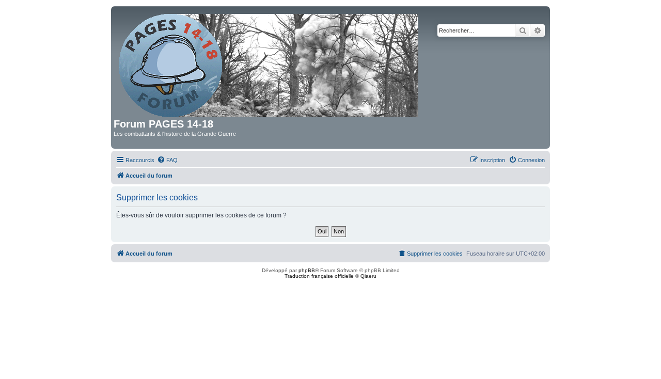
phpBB (306, 270)
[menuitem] (167, 160)
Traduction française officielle (319, 276)
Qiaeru (368, 276)
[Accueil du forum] (269, 63)
